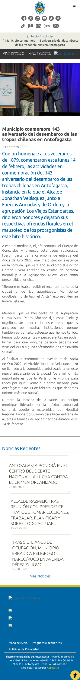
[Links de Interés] (23, 25)
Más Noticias (40, 576)
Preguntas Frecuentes (47, 643)
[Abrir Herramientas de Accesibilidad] (75, 675)
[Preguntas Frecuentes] (30, 25)
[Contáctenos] (56, 25)
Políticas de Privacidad (24, 649)
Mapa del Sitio (18, 643)
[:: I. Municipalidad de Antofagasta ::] (40, 7)
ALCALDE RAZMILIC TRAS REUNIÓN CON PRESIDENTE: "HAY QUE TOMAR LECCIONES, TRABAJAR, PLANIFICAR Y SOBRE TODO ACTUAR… (40, 512)
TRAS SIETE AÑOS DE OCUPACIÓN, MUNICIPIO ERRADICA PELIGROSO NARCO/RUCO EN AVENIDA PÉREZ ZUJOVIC (38, 553)
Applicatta (53, 667)
